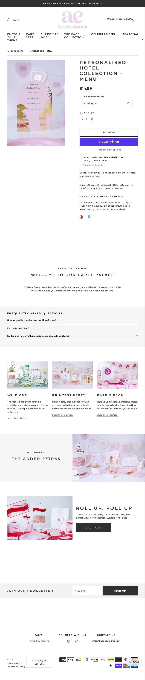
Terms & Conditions (38, 641)
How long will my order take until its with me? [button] (31, 320)
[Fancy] (89, 217)
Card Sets (30, 36)
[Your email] (87, 590)
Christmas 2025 (49, 36)
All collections (15, 50)
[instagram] (68, 641)
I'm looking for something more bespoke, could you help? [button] (38, 336)
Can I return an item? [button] (18, 328)
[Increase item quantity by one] (91, 119)
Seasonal (130, 34)
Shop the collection (17, 418)
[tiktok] (76, 641)
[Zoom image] (36, 104)
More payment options (109, 149)
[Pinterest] (81, 217)
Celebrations (103, 34)
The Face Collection (74, 36)
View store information (93, 165)
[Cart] (133, 23)
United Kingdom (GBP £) (39, 662)
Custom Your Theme (13, 37)
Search (16, 20)
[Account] (125, 22)
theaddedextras (14, 663)
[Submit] (11, 20)
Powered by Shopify (16, 666)
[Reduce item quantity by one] (81, 119)
